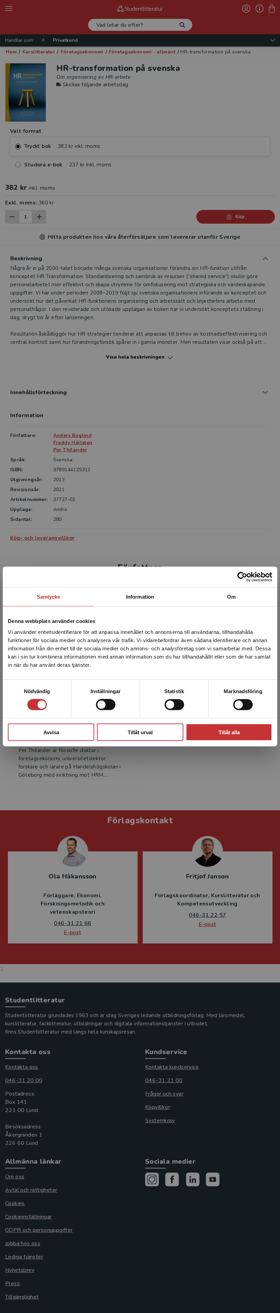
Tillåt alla (229, 732)
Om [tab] (231, 597)
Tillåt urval (140, 732)
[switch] (105, 704)
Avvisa (51, 732)
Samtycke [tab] (48, 597)
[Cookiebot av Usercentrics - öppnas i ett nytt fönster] (242, 577)
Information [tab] (140, 597)
